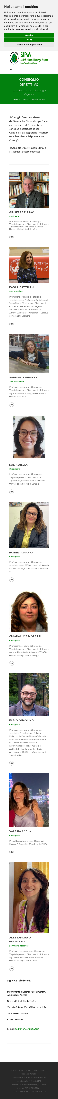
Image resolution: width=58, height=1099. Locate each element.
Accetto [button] (29, 35)
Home (16, 99)
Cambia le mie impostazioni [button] (29, 44)
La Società (24, 99)
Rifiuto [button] (29, 39)
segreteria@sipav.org (27, 1028)
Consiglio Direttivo (37, 99)
